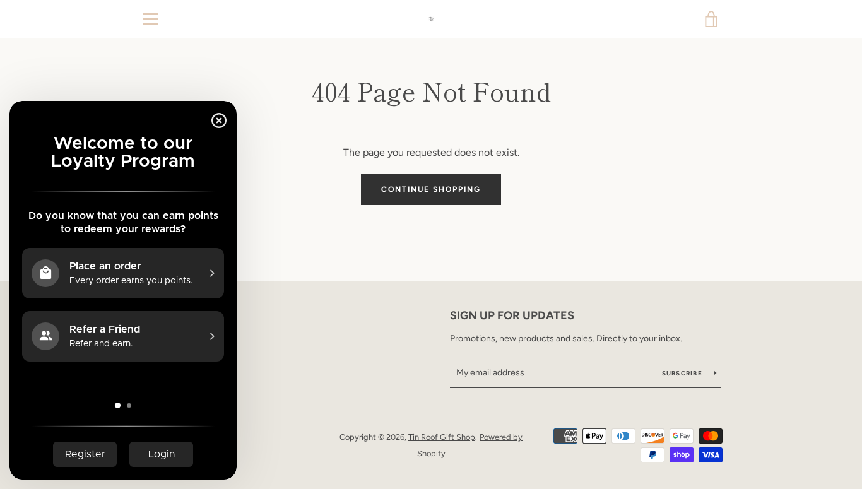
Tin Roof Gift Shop (441, 437)
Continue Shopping (431, 189)
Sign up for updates (512, 315)
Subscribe (683, 373)
